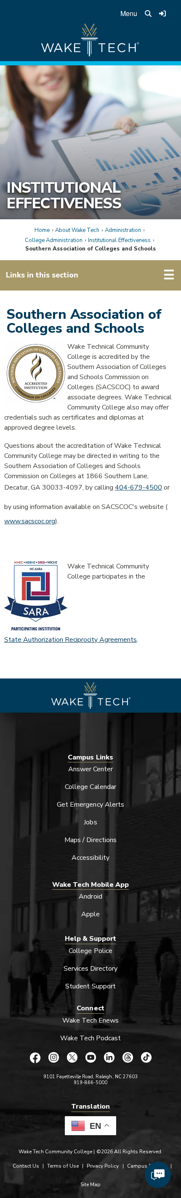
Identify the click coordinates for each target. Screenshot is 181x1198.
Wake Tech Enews (90, 1020)
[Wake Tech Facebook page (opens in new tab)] (35, 1058)
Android (90, 896)
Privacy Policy (103, 1166)
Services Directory (91, 968)
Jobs (90, 822)
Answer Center (90, 769)
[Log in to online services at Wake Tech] (163, 13)
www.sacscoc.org (29, 521)
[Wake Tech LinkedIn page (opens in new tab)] (109, 1058)
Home (42, 230)
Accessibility (90, 857)
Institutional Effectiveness (63, 195)
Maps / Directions (90, 840)
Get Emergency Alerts (90, 804)
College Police (90, 951)
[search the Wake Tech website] (148, 13)
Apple (90, 914)
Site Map (90, 1184)
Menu (128, 13)
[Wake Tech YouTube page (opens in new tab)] (90, 1058)
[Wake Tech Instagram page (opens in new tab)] (53, 1058)
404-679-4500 (138, 487)
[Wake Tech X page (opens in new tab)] (72, 1058)
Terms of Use (63, 1166)
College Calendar (90, 786)
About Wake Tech (77, 230)
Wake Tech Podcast (90, 1038)
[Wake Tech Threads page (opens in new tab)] (127, 1058)
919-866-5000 (91, 1083)
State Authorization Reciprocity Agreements (70, 639)
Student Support (90, 986)
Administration (123, 230)
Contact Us (26, 1166)
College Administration (54, 240)
